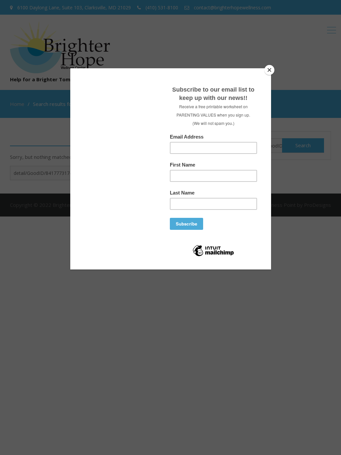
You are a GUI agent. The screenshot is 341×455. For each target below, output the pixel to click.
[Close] (269, 70)
